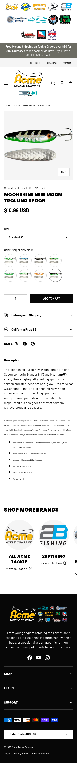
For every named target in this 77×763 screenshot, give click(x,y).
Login (7, 753)
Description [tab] (12, 360)
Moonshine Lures (14, 188)
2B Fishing (53, 556)
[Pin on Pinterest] (33, 344)
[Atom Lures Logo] (52, 34)
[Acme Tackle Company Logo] (12, 7)
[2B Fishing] (54, 535)
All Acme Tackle (19, 559)
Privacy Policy (21, 753)
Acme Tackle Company (23, 747)
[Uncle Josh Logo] (65, 20)
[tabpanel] (38, 424)
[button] (70, 83)
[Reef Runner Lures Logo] (37, 20)
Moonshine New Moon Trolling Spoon (32, 105)
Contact (67, 62)
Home (7, 105)
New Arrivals (51, 62)
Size (6, 229)
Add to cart (51, 298)
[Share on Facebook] (25, 344)
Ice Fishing (34, 62)
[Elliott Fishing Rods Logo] (53, 7)
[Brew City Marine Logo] (39, 7)
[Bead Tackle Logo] (41, 34)
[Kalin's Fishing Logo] (26, 7)
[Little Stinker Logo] (28, 34)
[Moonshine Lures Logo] (17, 20)
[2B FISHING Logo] (66, 7)
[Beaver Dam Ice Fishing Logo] (53, 20)
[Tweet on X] (17, 344)
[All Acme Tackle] (19, 535)
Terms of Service (40, 753)
